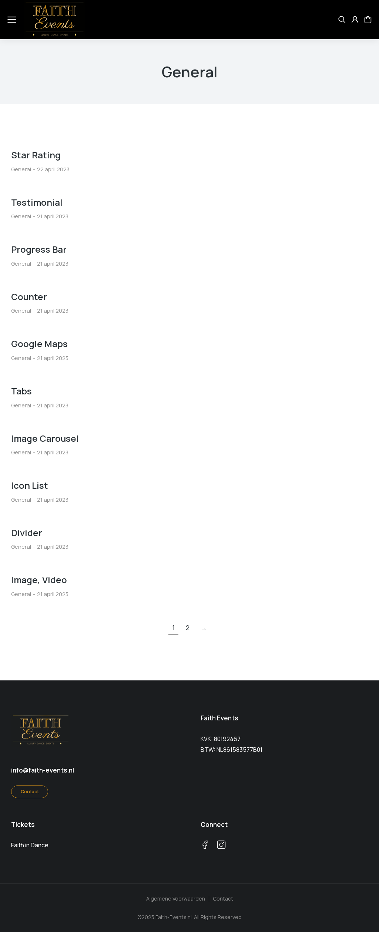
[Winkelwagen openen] (368, 19)
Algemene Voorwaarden (175, 898)
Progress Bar (39, 249)
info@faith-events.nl (42, 770)
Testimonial (37, 202)
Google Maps (39, 343)
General (21, 169)
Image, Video (39, 579)
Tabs (21, 391)
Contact (30, 791)
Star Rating (36, 155)
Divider (26, 532)
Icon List (29, 485)
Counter (29, 296)
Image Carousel (45, 438)
